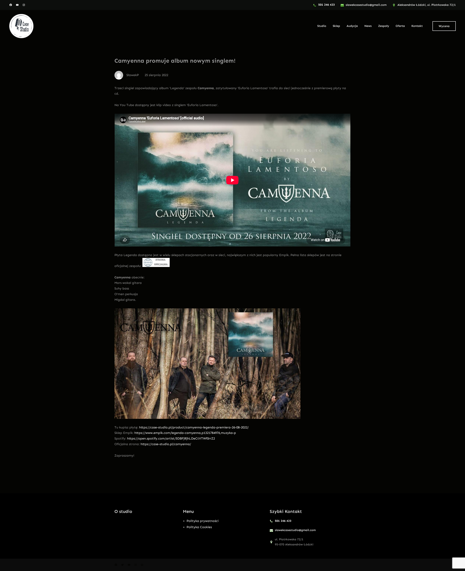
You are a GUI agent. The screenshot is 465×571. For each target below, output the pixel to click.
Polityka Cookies (199, 527)
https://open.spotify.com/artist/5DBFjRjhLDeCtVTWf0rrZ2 (171, 438)
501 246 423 (326, 4)
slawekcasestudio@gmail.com (366, 5)
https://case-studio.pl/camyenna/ (166, 444)
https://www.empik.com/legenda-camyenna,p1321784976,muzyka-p (185, 433)
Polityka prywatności (203, 521)
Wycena (444, 26)
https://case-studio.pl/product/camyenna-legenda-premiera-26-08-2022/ (194, 427)
